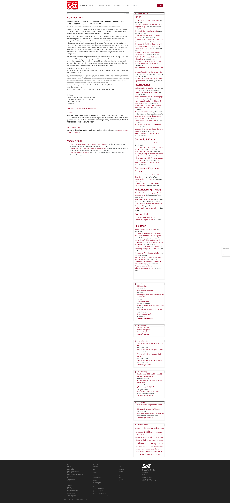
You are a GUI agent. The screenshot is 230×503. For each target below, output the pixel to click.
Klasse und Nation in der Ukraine (148, 409)
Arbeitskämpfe (71, 493)
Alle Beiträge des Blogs (145, 318)
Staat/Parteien (71, 479)
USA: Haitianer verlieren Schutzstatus (148, 125)
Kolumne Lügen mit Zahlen (99, 493)
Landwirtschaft (159, 443)
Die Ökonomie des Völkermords (148, 391)
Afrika (68, 484)
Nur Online (69, 13)
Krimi (120, 466)
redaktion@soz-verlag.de (152, 481)
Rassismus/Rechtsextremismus (75, 474)
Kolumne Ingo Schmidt (98, 491)
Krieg (153, 443)
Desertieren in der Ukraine (144, 112)
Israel (156, 440)
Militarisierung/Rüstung (73, 471)
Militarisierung (158, 447)
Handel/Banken (97, 477)
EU (156, 435)
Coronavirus (159, 432)
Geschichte (152, 437)
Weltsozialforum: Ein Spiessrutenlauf (148, 133)
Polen (157, 449)
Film (162, 435)
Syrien (154, 451)
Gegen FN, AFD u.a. (75, 17)
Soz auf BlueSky (142, 332)
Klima (140, 443)
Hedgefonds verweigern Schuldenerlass (150, 413)
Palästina (143, 449)
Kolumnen (95, 487)
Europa (158, 435)
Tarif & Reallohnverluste (143, 48)
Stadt (68, 481)
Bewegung (95, 466)
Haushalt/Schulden (97, 479)
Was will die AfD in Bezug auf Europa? (150, 350)
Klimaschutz (148, 443)
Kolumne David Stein (98, 490)
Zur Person (121, 473)
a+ (223, 252)
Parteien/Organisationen (99, 464)
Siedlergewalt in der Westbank (145, 120)
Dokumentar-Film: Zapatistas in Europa (148, 253)
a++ (224, 254)
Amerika (138, 428)
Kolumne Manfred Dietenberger (101, 495)
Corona (152, 432)
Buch (147, 431)
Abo (120, 476)
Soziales (69, 477)
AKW (94, 469)
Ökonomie (137, 449)
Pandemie (148, 449)
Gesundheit (160, 437)
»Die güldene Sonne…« (143, 152)
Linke (136, 447)
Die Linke (145, 435)
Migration (148, 446)
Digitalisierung (152, 435)
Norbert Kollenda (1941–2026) (145, 229)
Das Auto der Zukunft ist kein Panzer (149, 310)
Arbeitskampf (146, 428)
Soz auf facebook (143, 327)
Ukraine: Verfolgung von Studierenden (150, 405)
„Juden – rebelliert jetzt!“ (145, 387)
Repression (70, 476)
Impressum (121, 479)
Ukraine (159, 451)
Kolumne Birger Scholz (98, 488)
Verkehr (148, 454)
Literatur (142, 446)
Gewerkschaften (142, 440)
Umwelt (142, 454)
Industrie (95, 480)
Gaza (145, 437)
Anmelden (86, 500)
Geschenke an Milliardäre (145, 290)
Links (120, 477)
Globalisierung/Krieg (72, 490)
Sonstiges (121, 471)
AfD (135, 428)
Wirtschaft (157, 454)
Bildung (69, 466)
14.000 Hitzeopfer (143, 301)
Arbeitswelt (156, 428)
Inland (68, 464)
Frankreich (137, 437)
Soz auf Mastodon (143, 334)
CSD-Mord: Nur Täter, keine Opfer (146, 31)
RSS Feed (121, 481)
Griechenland (152, 440)
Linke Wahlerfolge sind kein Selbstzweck (149, 68)
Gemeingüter (96, 475)
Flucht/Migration (71, 468)
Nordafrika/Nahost (72, 489)
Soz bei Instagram (143, 330)
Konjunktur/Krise (97, 482)
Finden (160, 5)
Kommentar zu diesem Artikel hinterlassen (81, 108)
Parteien (153, 449)
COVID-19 (138, 435)
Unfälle (95, 472)
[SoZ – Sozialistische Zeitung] (72, 6)
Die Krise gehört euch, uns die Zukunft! (150, 305)
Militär (152, 446)
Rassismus (149, 451)
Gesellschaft (70, 469)
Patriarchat (70, 473)
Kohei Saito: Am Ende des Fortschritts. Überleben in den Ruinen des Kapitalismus (148, 236)
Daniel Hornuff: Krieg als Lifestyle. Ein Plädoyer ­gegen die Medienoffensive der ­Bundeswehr (149, 242)
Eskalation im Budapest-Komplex (146, 92)
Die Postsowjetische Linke (144, 88)
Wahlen (152, 454)
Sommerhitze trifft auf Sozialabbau (147, 20)
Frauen (142, 437)
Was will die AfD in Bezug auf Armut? (150, 360)
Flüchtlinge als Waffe (144, 314)
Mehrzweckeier (142, 286)
